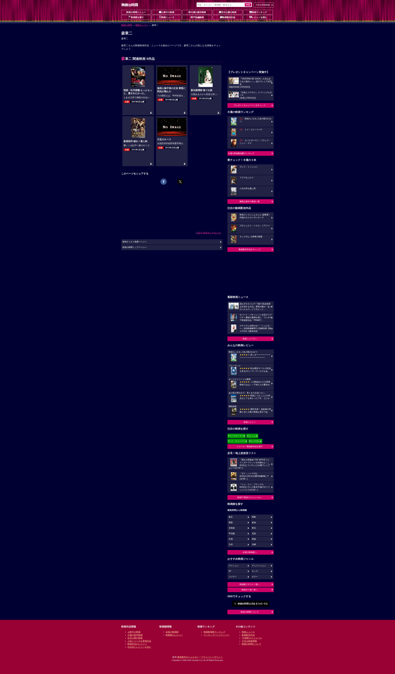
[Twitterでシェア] (180, 182)
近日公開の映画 (228, 12)
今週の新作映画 (198, 12)
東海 (254, 522)
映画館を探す (137, 17)
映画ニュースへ (250, 339)
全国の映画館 (172, 632)
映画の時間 (126, 25)
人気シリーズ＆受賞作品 (139, 641)
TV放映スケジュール (252, 638)
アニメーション (259, 566)
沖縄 (254, 544)
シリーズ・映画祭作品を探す (250, 446)
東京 (231, 517)
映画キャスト (141, 25)
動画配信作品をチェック (250, 249)
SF (230, 571)
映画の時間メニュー (136, 12)
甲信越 (232, 533)
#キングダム (254, 441)
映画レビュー (250, 422)
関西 (231, 522)
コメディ (233, 577)
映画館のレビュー (174, 635)
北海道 (232, 528)
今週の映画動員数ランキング (241, 153)
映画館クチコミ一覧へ (250, 584)
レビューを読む (259, 17)
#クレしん (251, 436)
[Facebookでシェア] (163, 182)
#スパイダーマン (235, 436)
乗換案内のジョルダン (188, 657)
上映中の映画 (167, 12)
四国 (254, 539)
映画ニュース (167, 17)
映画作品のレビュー (137, 644)
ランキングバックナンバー (217, 635)
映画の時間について (250, 612)
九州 (231, 544)
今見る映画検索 (263, 5)
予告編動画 (198, 17)
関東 (254, 517)
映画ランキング (259, 12)
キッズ (255, 571)
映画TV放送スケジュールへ (249, 497)
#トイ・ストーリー (236, 441)
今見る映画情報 (249, 641)
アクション (234, 566)
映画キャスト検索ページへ (135, 242)
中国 (231, 539)
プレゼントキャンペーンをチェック (250, 105)
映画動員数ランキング (214, 632)
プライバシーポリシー (212, 657)
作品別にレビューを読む (139, 647)
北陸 (254, 533)
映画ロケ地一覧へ (250, 590)
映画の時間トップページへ (135, 247)
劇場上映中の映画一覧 (250, 201)
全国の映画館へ (250, 552)
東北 (254, 528)
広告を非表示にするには (208, 233)
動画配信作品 (228, 17)
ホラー (255, 577)
